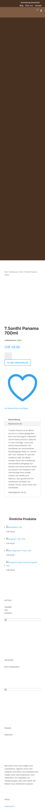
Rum (21, 272)
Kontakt (38, 5)
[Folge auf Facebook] (4, 3)
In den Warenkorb (17, 362)
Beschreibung (14, 419)
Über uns (29, 5)
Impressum (9, 806)
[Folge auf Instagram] (9, 3)
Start (6, 272)
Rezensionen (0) (15, 424)
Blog (21, 5)
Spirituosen (14, 272)
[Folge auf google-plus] (14, 3)
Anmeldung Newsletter (30, 2)
